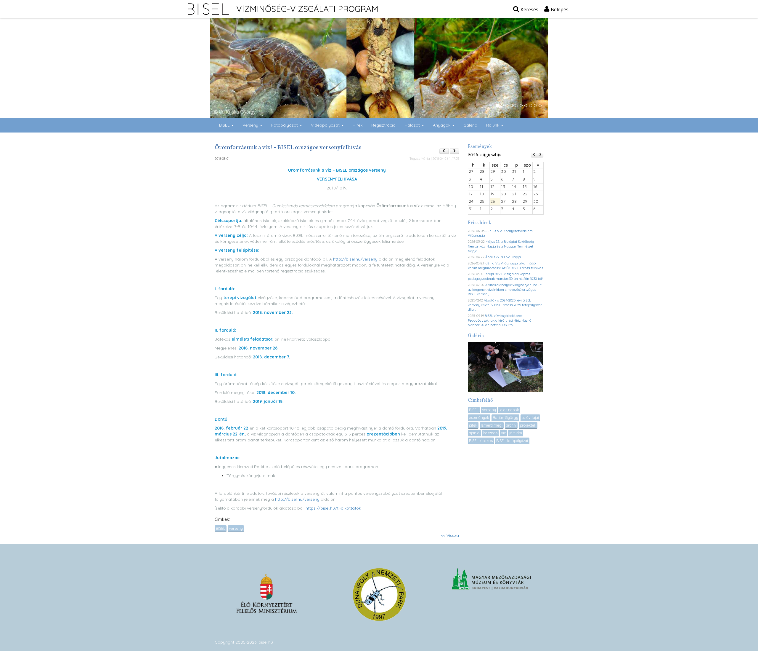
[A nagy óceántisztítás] (444, 151)
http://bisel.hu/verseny (355, 259)
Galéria (470, 125)
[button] (470, 367)
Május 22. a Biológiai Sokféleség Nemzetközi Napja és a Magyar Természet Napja (501, 246)
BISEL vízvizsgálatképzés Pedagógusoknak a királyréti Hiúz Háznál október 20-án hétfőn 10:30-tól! (500, 320)
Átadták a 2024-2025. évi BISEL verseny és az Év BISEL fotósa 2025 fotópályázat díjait (505, 305)
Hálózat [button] (412, 125)
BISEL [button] (225, 125)
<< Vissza (450, 535)
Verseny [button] (251, 125)
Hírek (357, 125)
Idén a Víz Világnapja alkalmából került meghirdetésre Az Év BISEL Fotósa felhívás (505, 265)
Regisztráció (383, 125)
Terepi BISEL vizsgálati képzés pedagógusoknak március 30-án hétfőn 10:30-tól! (505, 276)
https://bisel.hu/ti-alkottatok (333, 508)
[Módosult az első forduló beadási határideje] (454, 151)
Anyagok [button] (442, 125)
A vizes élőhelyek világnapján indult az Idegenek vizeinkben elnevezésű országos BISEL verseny (505, 289)
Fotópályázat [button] (285, 125)
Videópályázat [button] (326, 125)
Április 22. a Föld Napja (503, 257)
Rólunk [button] (493, 125)
